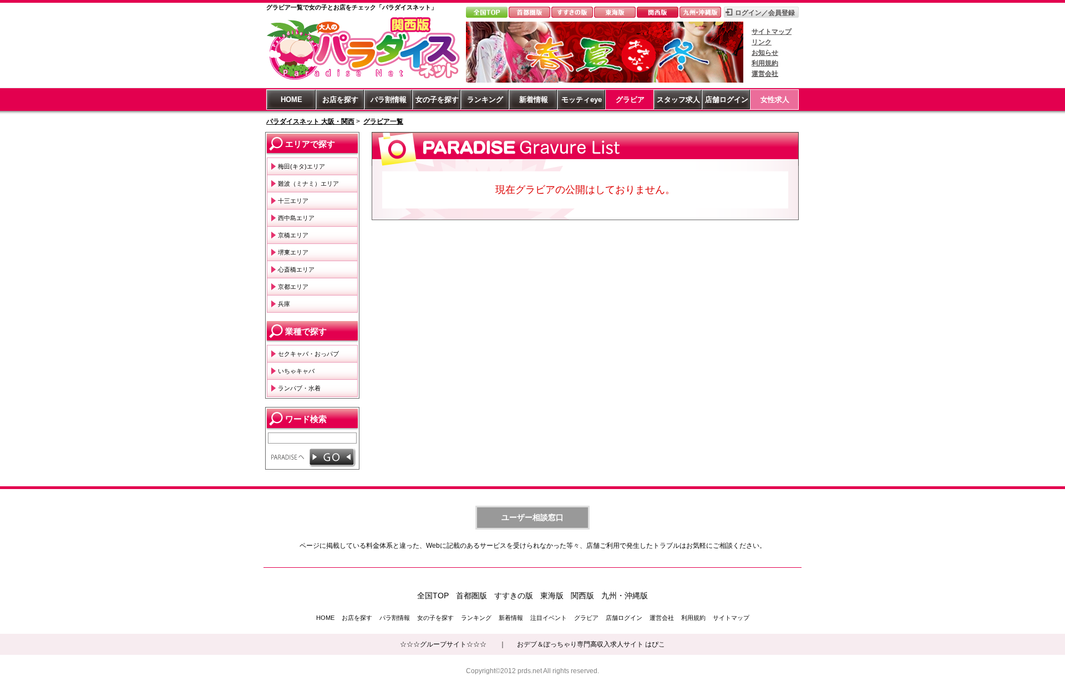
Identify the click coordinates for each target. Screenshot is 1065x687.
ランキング (485, 99)
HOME (291, 99)
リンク (762, 42)
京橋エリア (293, 235)
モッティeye (581, 99)
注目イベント (548, 617)
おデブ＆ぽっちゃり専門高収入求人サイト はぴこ (591, 644)
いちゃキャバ (296, 371)
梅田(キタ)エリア (301, 166)
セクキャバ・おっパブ (308, 353)
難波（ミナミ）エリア (308, 183)
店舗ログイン (726, 99)
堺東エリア (293, 252)
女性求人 (774, 99)
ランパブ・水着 (299, 388)
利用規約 (765, 63)
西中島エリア (296, 218)
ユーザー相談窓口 (532, 517)
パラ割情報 (389, 99)
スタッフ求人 (678, 99)
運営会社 (765, 74)
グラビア (630, 99)
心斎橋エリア (296, 269)
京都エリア (293, 286)
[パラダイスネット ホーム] (363, 79)
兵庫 (284, 304)
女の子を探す (437, 99)
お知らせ (765, 53)
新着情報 (533, 99)
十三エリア (293, 200)
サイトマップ (772, 31)
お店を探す (340, 99)
